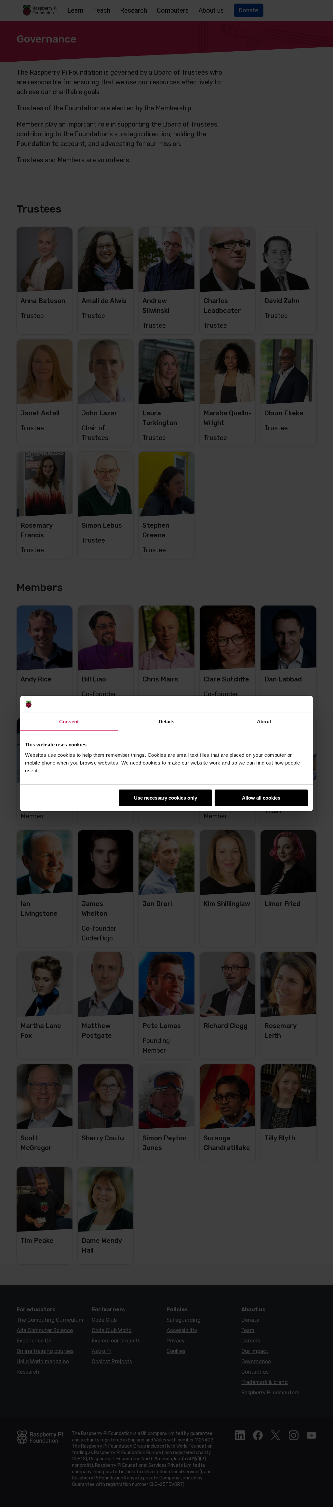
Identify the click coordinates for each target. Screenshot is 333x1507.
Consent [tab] (69, 721)
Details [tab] (167, 721)
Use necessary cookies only (165, 798)
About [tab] (264, 721)
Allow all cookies (261, 798)
